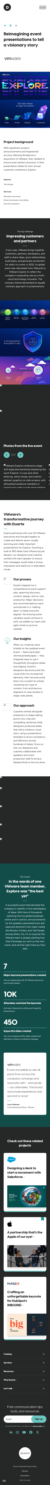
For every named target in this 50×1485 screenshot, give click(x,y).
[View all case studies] (10, 25)
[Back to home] (25, 1453)
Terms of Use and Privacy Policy (25, 1466)
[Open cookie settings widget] (4, 1481)
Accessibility (24, 1476)
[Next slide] (20, 455)
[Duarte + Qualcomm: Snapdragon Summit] (5, 25)
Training (8, 1354)
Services (8, 1363)
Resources (9, 1371)
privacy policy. (39, 1426)
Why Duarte (9, 1380)
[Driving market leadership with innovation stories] (15, 25)
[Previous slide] (7, 455)
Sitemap (25, 1471)
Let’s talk (8, 1389)
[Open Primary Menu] (42, 7)
